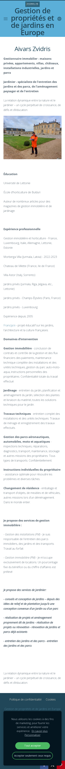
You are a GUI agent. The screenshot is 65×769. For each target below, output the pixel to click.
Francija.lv (9, 325)
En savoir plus (40, 731)
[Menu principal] (5, 19)
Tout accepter (32, 745)
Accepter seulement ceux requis (32, 755)
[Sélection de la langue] (59, 19)
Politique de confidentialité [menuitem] (25, 699)
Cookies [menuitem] (51, 699)
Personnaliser (32, 735)
